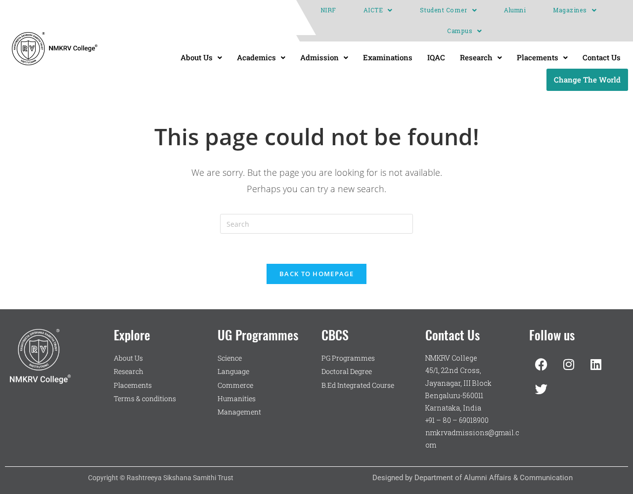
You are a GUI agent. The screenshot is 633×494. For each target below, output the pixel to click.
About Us (197, 57)
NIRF (328, 10)
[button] (378, 10)
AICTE (373, 10)
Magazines (570, 10)
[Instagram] (568, 364)
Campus (459, 31)
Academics (256, 57)
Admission (319, 57)
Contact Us (602, 57)
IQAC (436, 57)
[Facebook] (541, 364)
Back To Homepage (316, 273)
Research (476, 57)
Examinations (387, 57)
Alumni (515, 10)
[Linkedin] (596, 364)
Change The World (587, 79)
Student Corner (443, 10)
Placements (537, 57)
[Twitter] (541, 388)
